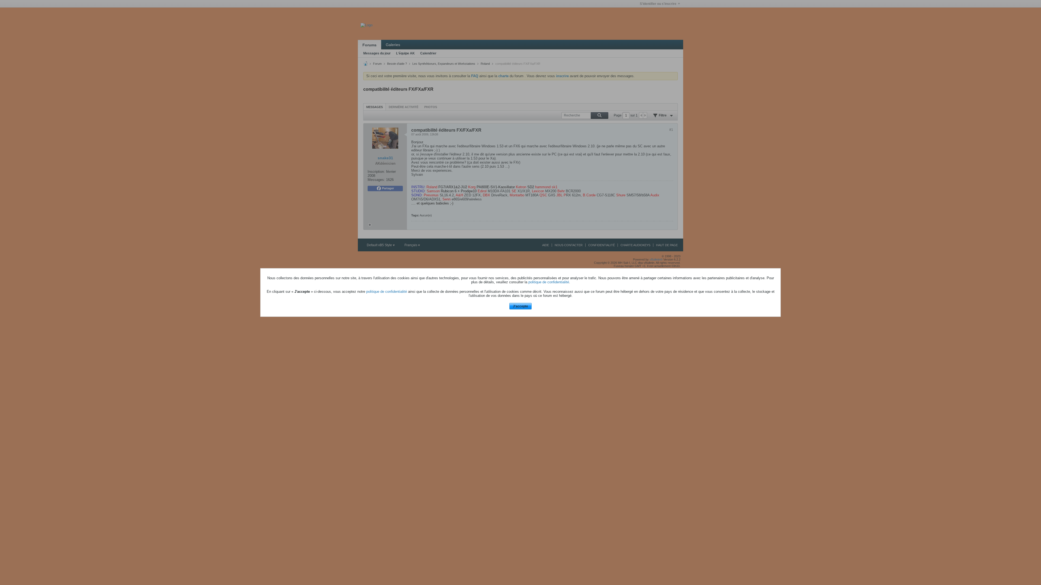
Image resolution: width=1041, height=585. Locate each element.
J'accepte (520, 306)
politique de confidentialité (548, 282)
